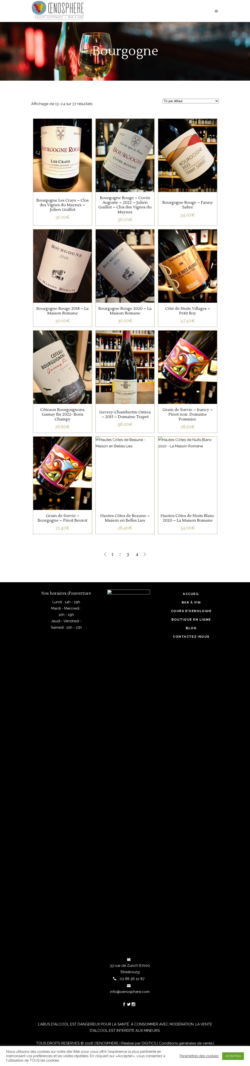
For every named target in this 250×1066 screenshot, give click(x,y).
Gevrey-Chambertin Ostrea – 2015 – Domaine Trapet (125, 414)
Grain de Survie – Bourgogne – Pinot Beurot (62, 518)
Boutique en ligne (191, 619)
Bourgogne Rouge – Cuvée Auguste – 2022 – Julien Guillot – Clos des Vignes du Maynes (125, 205)
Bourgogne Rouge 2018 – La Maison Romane (62, 311)
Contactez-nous (191, 636)
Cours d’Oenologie (191, 611)
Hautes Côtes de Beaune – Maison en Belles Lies (125, 518)
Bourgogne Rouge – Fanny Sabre (187, 205)
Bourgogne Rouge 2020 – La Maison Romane (125, 311)
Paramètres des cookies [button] (199, 1056)
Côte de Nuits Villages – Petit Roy (187, 311)
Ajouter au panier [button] (62, 163)
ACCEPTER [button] (233, 1056)
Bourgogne (62, 147)
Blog (191, 628)
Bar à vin (191, 602)
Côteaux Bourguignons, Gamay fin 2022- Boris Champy (62, 414)
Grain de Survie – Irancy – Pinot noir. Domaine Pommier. (188, 414)
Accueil (191, 594)
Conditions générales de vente (185, 1043)
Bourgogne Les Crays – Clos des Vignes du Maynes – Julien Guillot (62, 205)
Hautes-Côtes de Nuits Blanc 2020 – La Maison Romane (188, 518)
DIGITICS (149, 1043)
